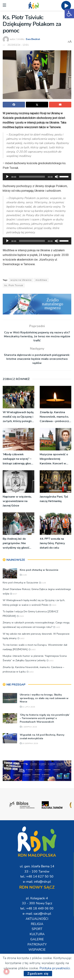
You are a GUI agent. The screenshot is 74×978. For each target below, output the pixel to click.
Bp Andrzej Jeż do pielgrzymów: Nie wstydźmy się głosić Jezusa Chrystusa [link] (16, 543)
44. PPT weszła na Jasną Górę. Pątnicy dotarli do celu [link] (52, 543)
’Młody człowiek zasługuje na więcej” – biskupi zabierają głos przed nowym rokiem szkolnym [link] (17, 459)
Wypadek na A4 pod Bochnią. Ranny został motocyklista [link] (42, 736)
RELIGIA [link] (37, 924)
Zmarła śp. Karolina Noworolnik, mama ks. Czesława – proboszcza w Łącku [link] (55, 417)
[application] (37, 176)
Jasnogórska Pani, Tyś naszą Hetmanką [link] (54, 499)
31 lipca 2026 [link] (28, 707)
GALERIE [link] (37, 939)
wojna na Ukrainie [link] (20, 280)
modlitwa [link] (41, 280)
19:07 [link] (14, 594)
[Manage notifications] (6, 971)
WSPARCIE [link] (37, 949)
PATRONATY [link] (37, 944)
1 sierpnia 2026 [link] (29, 727)
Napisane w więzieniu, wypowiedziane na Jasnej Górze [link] (17, 501)
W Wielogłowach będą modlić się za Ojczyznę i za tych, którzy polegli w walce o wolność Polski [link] (18, 417)
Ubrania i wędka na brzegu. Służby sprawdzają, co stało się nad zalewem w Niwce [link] (44, 698)
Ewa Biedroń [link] (33, 39)
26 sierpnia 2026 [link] (30, 743)
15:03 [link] (53, 605)
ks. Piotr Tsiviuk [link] (13, 285)
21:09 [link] (24, 575)
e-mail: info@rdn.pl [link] (37, 881)
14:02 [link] (57, 627)
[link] (69, 13)
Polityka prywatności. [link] (55, 968)
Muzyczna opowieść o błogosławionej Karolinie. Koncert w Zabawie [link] (54, 459)
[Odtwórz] (7, 176)
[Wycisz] (56, 176)
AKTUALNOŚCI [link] (37, 919)
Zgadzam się (37, 973)
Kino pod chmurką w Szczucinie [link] (39, 570)
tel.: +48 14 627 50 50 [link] (37, 876)
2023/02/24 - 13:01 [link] (18, 45)
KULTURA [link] (37, 934)
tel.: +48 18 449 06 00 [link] (37, 908)
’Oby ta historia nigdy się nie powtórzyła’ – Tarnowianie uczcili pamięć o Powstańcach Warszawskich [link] (45, 718)
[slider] (64, 176)
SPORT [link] (37, 929)
